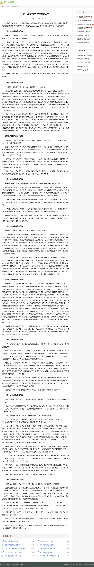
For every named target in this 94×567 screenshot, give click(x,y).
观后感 (14, 6)
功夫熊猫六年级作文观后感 (13, 556)
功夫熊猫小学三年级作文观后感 (49, 556)
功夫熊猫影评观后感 (83, 35)
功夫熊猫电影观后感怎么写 (48, 545)
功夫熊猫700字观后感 (83, 31)
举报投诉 (22, 564)
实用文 (10, 6)
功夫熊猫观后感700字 (83, 17)
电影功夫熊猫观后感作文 (12, 545)
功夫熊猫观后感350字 (83, 28)
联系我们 (9, 564)
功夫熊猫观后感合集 (83, 42)
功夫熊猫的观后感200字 (84, 24)
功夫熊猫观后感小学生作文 (48, 548)
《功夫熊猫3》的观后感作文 (13, 552)
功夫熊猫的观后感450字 (12, 541)
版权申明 (15, 564)
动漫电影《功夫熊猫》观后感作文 (15, 548)
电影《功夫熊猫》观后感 (47, 541)
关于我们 (2, 564)
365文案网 (4, 6)
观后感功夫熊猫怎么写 (83, 39)
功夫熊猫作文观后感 (46, 552)
